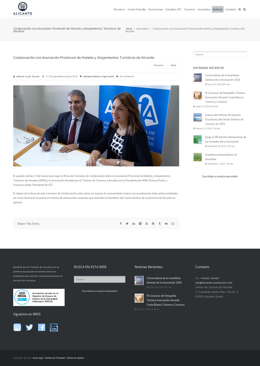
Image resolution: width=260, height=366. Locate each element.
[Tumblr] (159, 223)
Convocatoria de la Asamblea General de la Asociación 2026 (222, 77)
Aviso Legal (38, 357)
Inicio (129, 28)
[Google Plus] (146, 223)
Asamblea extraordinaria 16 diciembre (221, 157)
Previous (158, 65)
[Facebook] (120, 223)
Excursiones (155, 9)
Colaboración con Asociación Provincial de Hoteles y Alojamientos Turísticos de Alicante (83, 57)
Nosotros (119, 9)
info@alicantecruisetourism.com (213, 282)
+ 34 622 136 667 (209, 278)
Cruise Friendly (137, 9)
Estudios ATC (174, 9)
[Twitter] (127, 223)
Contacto (230, 9)
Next (173, 65)
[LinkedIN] (133, 223)
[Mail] (172, 223)
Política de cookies (75, 357)
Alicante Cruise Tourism (27, 76)
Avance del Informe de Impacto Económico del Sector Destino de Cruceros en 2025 (224, 119)
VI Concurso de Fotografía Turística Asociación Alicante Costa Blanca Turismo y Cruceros (225, 97)
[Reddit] (140, 223)
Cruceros (189, 9)
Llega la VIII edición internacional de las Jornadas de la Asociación (225, 139)
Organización (107, 76)
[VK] (166, 223)
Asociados (204, 9)
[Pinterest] (153, 223)
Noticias (218, 9)
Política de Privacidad (55, 357)
